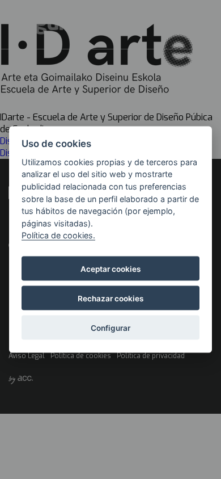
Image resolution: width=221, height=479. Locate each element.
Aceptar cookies (110, 268)
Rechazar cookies (110, 297)
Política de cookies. (58, 235)
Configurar (110, 327)
